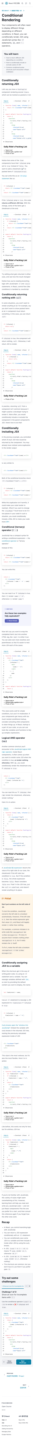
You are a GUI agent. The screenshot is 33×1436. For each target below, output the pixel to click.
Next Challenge (22, 1374)
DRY (7, 522)
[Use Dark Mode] (30, 3)
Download (18, 101)
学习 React (5, 10)
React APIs (22, 1432)
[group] (16, 121)
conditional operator (9, 541)
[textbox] (16, 455)
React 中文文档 (14, 3)
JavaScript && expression (12, 868)
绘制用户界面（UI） (17, 10)
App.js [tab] (6, 101)
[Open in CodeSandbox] (29, 100)
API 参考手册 (23, 1429)
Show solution (9, 1374)
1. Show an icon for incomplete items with (17, 1286)
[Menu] (2, 3)
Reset (24, 101)
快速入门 (4, 1432)
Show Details (13, 621)
